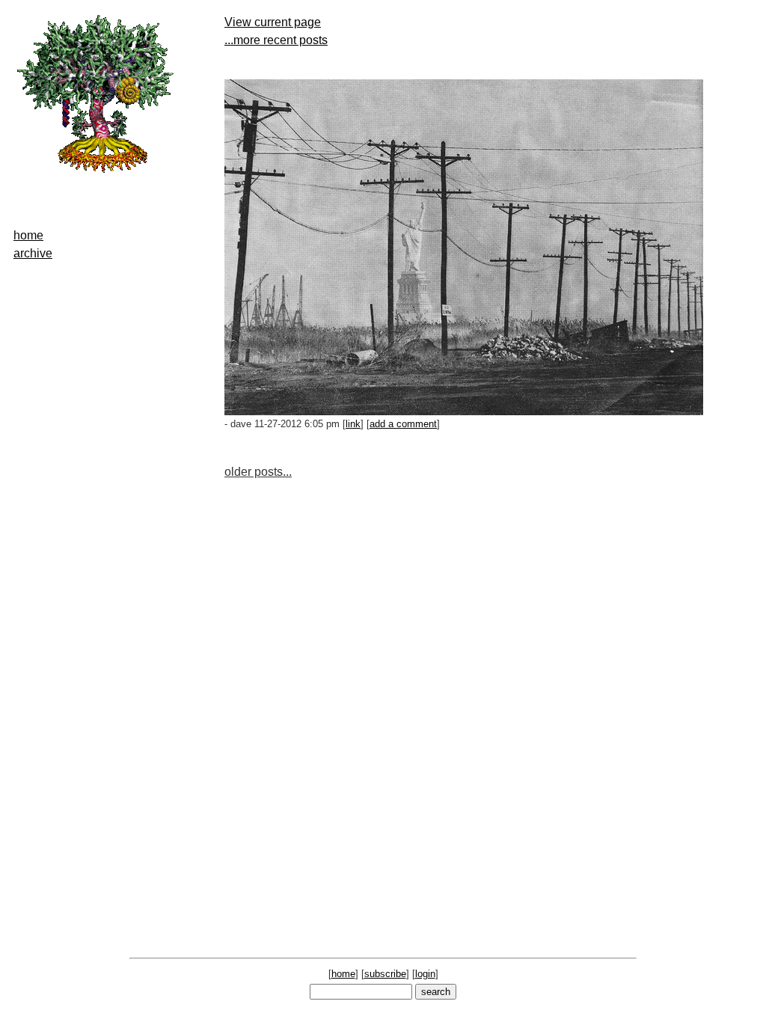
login (425, 973)
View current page (272, 22)
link (353, 423)
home (28, 235)
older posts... (258, 471)
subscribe (385, 973)
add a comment (403, 423)
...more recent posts (276, 40)
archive (32, 253)
